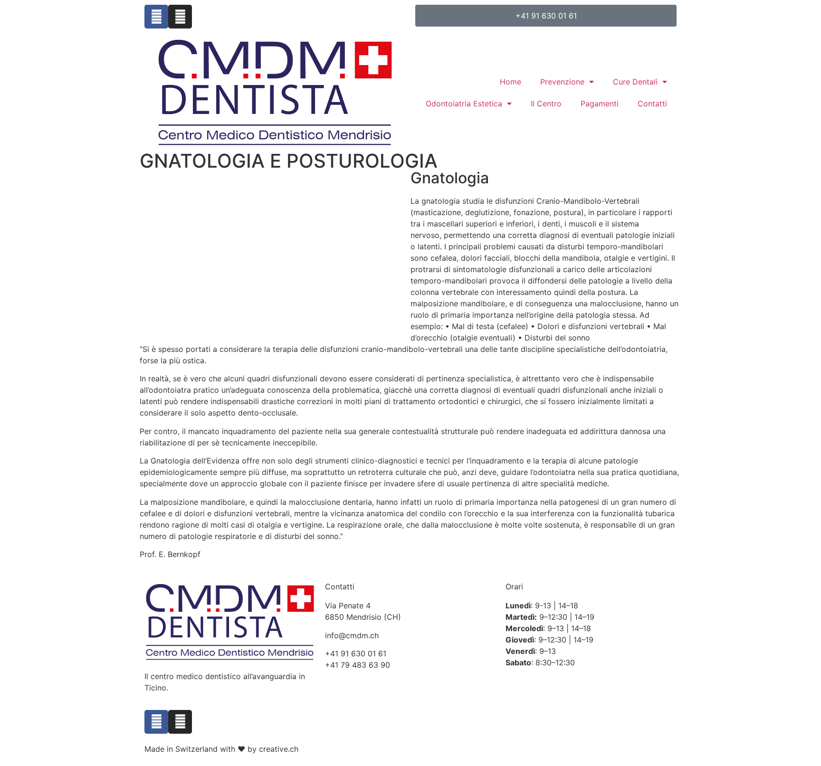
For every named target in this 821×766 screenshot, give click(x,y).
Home (510, 81)
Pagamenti (600, 103)
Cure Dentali (635, 81)
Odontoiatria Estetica (464, 103)
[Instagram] (180, 16)
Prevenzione (562, 81)
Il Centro (546, 103)
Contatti (652, 103)
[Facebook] (156, 16)
